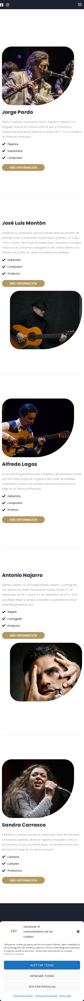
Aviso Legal (65, 995)
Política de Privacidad (46, 995)
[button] (78, 932)
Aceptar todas (42, 965)
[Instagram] (7, 5)
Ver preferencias (42, 986)
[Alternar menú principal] (80, 4)
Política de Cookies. (14, 954)
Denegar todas (42, 976)
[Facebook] (2, 5)
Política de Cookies (23, 995)
